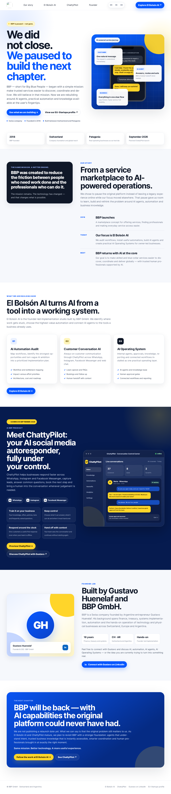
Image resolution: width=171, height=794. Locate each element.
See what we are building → (23, 112)
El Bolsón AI (50, 5)
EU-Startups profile (156, 787)
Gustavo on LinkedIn (137, 787)
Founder (93, 5)
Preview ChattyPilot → (21, 546)
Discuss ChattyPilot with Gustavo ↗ (28, 554)
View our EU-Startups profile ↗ (61, 112)
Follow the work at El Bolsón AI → (34, 757)
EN (111, 5)
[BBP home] (10, 5)
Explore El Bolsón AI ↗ (150, 5)
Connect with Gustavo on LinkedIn (106, 664)
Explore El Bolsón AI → (21, 391)
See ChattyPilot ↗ (67, 757)
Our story (28, 5)
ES (116, 5)
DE (122, 5)
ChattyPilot (72, 5)
